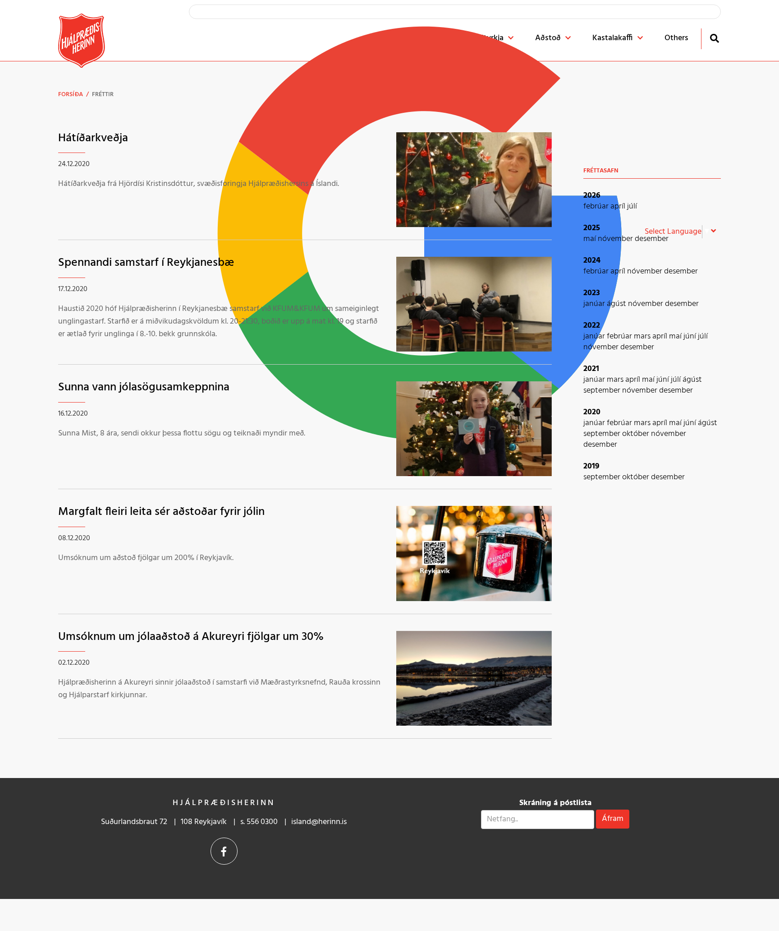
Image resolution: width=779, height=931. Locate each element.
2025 (591, 228)
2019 (591, 466)
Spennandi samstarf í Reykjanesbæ (146, 263)
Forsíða (70, 94)
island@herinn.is (319, 822)
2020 (591, 412)
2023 (591, 293)
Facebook (224, 851)
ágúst (617, 303)
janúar (595, 303)
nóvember (616, 238)
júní (690, 336)
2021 (591, 368)
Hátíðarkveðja (93, 138)
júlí (632, 206)
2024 (591, 260)
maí (590, 238)
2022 (591, 325)
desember (652, 238)
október (636, 433)
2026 (591, 195)
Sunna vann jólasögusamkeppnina (143, 387)
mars (643, 336)
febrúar (596, 206)
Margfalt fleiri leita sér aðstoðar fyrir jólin (161, 512)
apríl (618, 206)
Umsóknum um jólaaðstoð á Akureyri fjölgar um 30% (191, 637)
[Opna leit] (714, 38)
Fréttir (103, 94)
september (602, 390)
